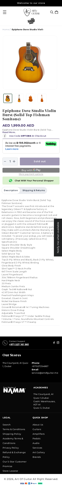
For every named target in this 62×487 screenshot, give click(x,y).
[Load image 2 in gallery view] (19, 98)
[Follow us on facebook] (58, 343)
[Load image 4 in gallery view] (42, 98)
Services (37, 447)
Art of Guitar (23, 479)
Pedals (37, 438)
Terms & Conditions (14, 429)
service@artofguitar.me (45, 372)
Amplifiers (39, 434)
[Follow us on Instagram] (54, 343)
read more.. (9, 132)
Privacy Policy (11, 447)
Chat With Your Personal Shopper (34, 180)
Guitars (37, 429)
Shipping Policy (12, 434)
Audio (36, 443)
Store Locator (10, 471)
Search (7, 424)
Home (5, 29)
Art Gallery (39, 452)
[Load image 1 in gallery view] (7, 98)
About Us (38, 424)
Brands (37, 457)
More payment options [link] (31, 174)
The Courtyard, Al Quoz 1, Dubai (15, 365)
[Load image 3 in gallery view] (30, 98)
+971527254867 (40, 366)
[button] (51, 12)
